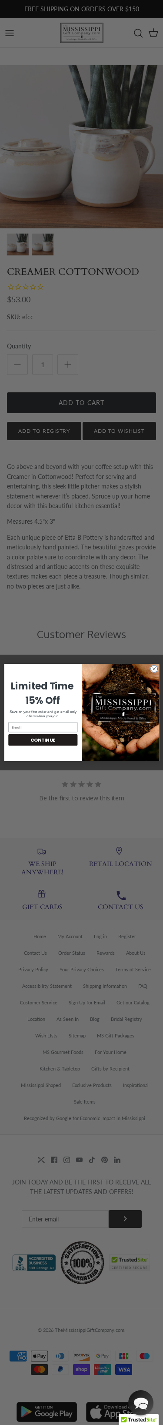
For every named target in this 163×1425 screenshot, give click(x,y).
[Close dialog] (153, 669)
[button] (140, 1402)
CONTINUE (42, 739)
